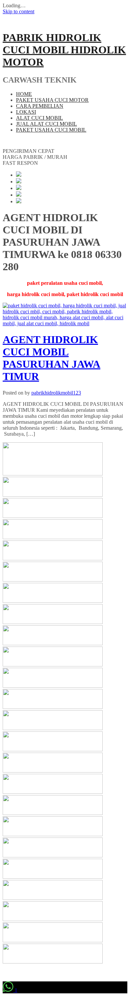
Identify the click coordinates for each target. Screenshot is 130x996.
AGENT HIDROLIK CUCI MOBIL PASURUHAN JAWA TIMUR (51, 358)
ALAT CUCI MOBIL (39, 118)
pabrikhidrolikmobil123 (56, 393)
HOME (24, 94)
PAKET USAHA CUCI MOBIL (51, 130)
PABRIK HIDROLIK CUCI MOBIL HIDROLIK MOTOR (64, 49)
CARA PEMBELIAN (39, 106)
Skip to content (18, 11)
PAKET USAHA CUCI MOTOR (52, 100)
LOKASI (26, 112)
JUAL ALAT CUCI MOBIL (46, 124)
